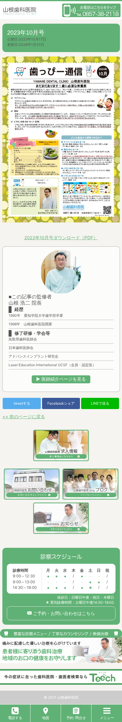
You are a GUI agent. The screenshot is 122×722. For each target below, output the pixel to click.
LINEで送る (100, 403)
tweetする (22, 403)
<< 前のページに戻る (23, 416)
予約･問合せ (76, 717)
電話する (15, 717)
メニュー (107, 717)
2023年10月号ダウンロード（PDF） (61, 237)
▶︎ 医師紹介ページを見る (61, 379)
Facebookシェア (61, 403)
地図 (45, 717)
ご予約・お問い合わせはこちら (63, 613)
